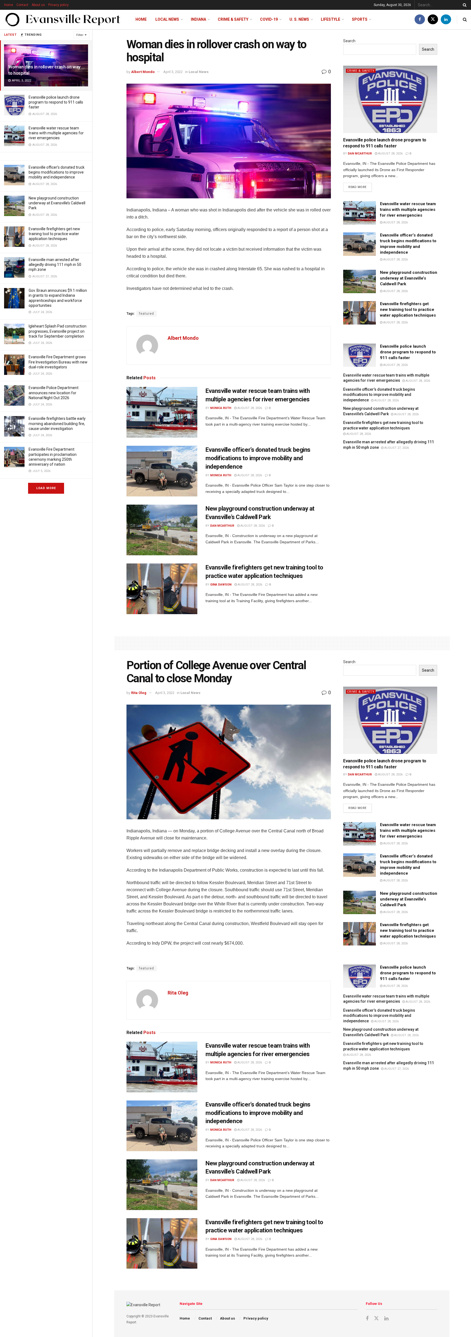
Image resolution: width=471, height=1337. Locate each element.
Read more (360, 186)
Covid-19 (269, 19)
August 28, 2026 (249, 408)
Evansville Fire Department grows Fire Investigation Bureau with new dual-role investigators (58, 362)
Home (8, 5)
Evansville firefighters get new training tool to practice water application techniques (54, 234)
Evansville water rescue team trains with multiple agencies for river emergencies (56, 133)
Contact (22, 5)
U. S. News (299, 19)
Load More (46, 488)
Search (349, 41)
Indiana (198, 19)
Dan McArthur (222, 525)
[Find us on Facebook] (420, 19)
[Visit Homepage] (63, 19)
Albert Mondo (143, 72)
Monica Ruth (220, 408)
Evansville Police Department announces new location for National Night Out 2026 (53, 393)
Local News (167, 19)
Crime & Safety (233, 19)
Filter (79, 35)
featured (146, 314)
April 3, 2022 (173, 72)
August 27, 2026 (396, 448)
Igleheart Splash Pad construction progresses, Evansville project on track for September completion (57, 331)
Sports (359, 19)
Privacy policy (58, 5)
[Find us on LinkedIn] (446, 19)
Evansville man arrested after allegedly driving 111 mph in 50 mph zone (55, 264)
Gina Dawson (220, 584)
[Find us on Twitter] (433, 19)
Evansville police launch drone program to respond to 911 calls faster (56, 102)
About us (38, 5)
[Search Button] (463, 5)
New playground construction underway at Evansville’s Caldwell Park (57, 203)
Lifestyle (330, 19)
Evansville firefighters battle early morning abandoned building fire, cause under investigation (57, 423)
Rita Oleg (138, 693)
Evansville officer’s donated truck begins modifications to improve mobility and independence (56, 172)
